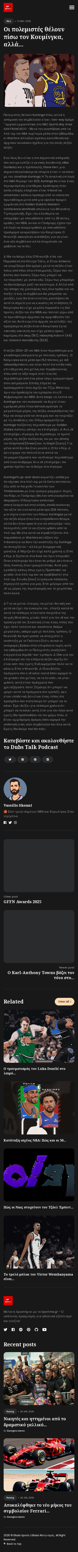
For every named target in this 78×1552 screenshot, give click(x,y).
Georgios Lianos (16, 1430)
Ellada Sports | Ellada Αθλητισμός (33, 1535)
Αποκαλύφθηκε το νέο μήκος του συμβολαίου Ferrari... (38, 1508)
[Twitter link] (10, 822)
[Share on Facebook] (22, 759)
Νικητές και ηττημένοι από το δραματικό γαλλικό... (35, 1421)
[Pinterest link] (28, 1329)
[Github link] (36, 1329)
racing (10, 1411)
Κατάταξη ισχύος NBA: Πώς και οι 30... (35, 1140)
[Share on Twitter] (10, 759)
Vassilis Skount (18, 805)
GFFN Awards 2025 (22, 901)
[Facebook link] (5, 822)
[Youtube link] (44, 1329)
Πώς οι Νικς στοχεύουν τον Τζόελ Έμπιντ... (38, 1207)
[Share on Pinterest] (35, 759)
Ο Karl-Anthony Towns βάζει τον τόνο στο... (41, 975)
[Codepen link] (20, 1329)
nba (9, 21)
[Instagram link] (15, 822)
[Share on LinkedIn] (47, 759)
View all (63, 1001)
